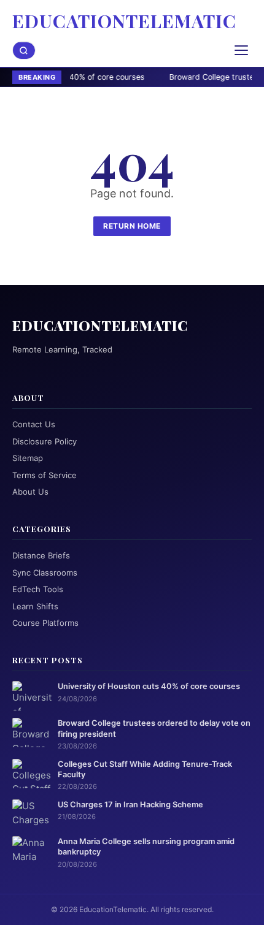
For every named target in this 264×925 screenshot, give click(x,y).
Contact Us (33, 424)
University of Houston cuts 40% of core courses (149, 686)
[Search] (24, 50)
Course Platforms (45, 623)
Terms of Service (44, 475)
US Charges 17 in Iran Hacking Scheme (130, 804)
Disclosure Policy (44, 441)
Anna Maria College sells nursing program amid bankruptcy (146, 846)
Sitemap (27, 458)
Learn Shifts (35, 606)
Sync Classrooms (44, 572)
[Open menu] (241, 50)
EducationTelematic (124, 21)
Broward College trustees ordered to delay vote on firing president (154, 728)
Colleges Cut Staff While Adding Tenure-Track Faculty (145, 769)
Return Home (132, 225)
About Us (30, 492)
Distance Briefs (41, 555)
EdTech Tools (37, 589)
